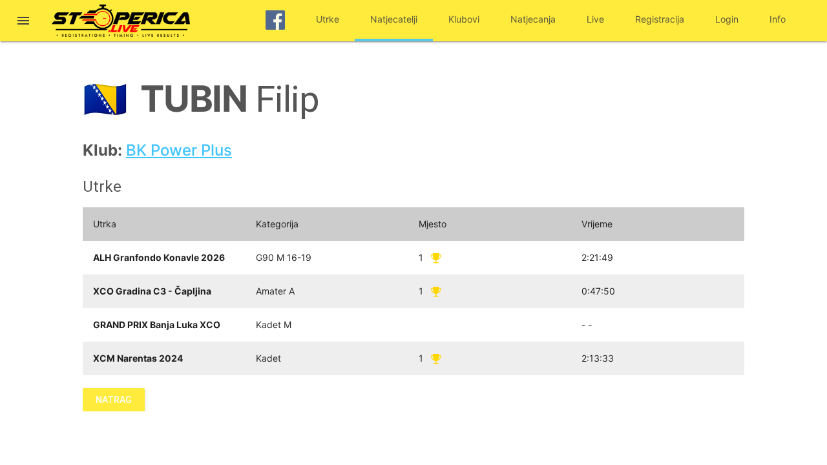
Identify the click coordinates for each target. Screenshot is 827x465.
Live (595, 19)
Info (777, 19)
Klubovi (463, 19)
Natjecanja (533, 19)
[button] (23, 21)
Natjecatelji (393, 19)
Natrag (114, 400)
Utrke (327, 19)
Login (726, 19)
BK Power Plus (179, 150)
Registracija (659, 19)
